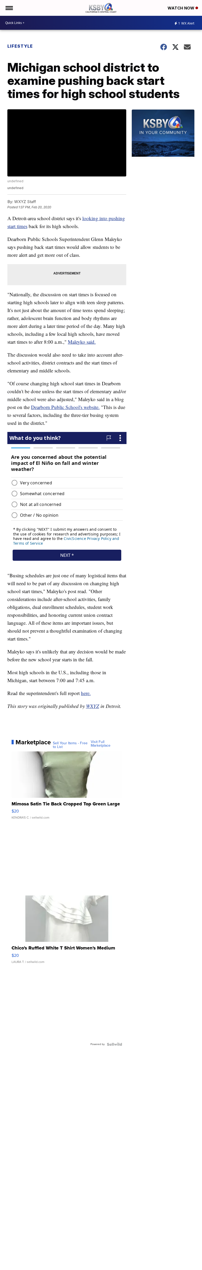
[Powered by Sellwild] (114, 1044)
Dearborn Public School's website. (65, 407)
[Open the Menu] (9, 8)
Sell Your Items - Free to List (70, 745)
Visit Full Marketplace (100, 743)
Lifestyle (20, 46)
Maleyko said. (82, 341)
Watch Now (181, 8)
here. (86, 693)
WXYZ (92, 706)
